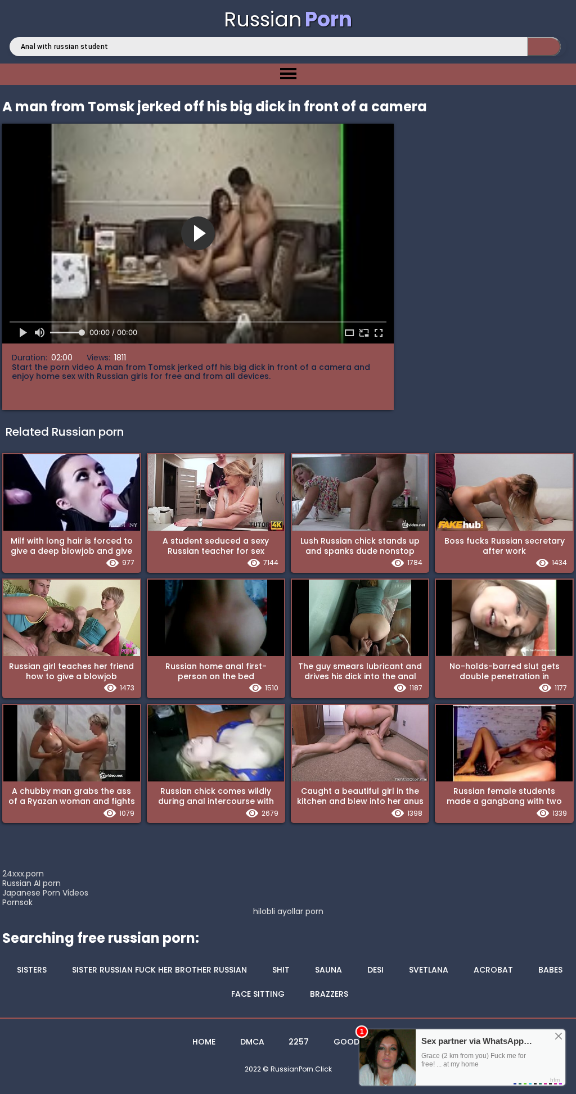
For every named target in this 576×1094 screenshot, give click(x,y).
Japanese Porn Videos (45, 892)
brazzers (329, 994)
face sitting (258, 994)
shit (281, 969)
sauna (328, 969)
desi (375, 969)
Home (203, 1041)
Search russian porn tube (544, 46)
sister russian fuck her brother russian (159, 969)
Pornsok (17, 902)
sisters (32, 969)
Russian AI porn (31, 883)
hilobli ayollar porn (288, 911)
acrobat (493, 969)
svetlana (428, 969)
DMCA (252, 1041)
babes (550, 969)
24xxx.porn (23, 873)
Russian (288, 19)
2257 (299, 1041)
